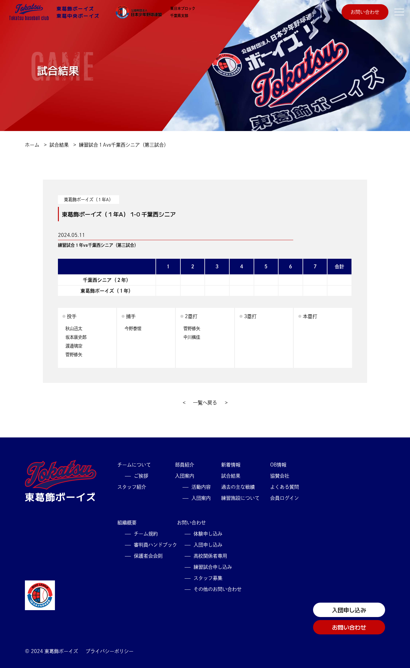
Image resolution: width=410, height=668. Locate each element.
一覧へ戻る (205, 402)
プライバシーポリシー (110, 651)
